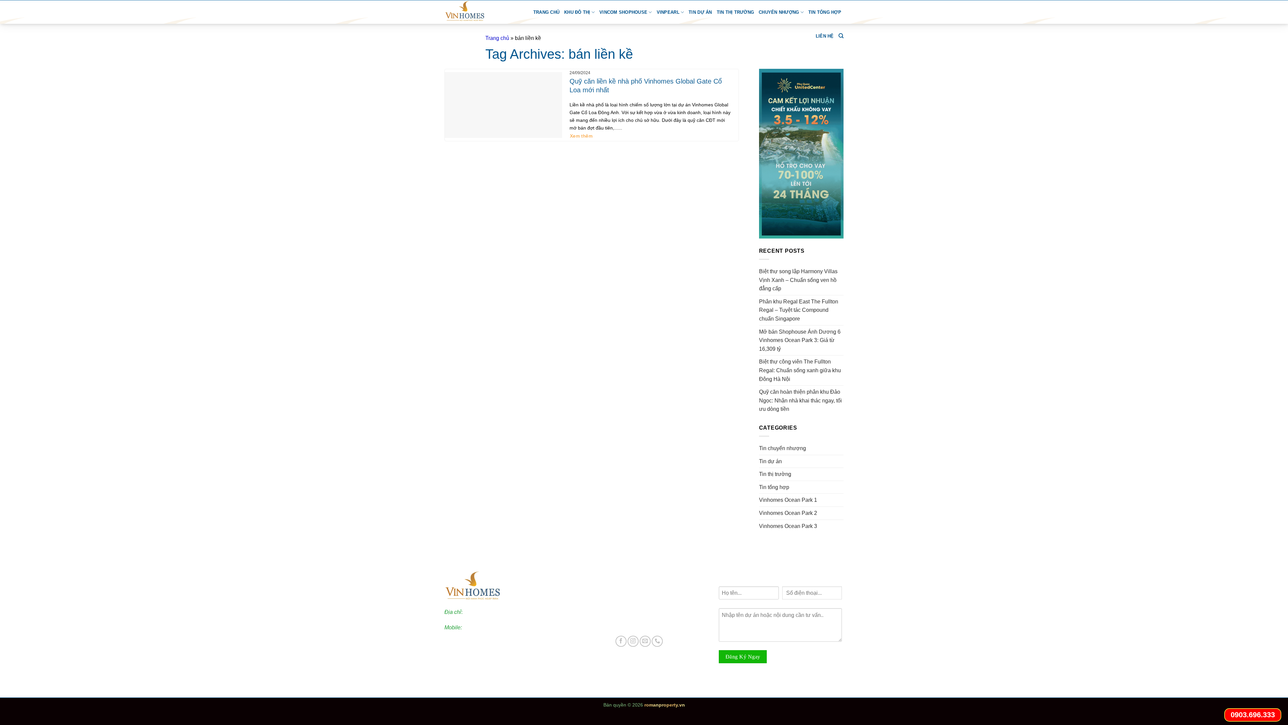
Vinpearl (668, 12)
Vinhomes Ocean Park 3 (788, 526)
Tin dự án (700, 12)
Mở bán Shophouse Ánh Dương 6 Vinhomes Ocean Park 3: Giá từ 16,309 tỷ (800, 340)
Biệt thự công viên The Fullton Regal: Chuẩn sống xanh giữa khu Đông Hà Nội (800, 370)
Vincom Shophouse (623, 12)
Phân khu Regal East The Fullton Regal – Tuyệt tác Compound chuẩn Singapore (798, 310)
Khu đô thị (577, 12)
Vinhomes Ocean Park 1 (788, 500)
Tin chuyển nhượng (782, 448)
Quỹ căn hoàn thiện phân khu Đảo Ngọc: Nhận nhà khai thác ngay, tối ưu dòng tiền (800, 400)
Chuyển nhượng (779, 12)
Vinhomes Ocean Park (649, 589)
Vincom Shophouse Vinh (651, 624)
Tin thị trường (735, 12)
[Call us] (657, 641)
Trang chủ (546, 12)
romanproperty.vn (664, 705)
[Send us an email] (645, 641)
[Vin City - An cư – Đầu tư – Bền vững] (473, 12)
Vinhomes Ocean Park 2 (788, 513)
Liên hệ (825, 36)
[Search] (841, 36)
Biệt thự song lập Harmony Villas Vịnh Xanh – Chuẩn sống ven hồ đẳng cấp (798, 280)
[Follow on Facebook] (621, 641)
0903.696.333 (479, 627)
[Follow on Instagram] (633, 641)
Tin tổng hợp (824, 12)
